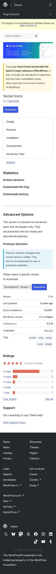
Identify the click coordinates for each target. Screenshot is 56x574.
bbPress (9, 506)
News (6, 447)
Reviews (11, 129)
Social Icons (13, 96)
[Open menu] (51, 4)
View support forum (14, 422)
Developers (9, 479)
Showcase (36, 441)
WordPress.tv (12, 485)
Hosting (7, 453)
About (6, 441)
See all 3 (48, 330)
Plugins (33, 453)
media (49, 338)
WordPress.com (13, 495)
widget (48, 344)
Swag (34, 485)
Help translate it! (28, 25)
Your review (9, 398)
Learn (6, 468)
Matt (7, 501)
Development (14, 145)
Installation (12, 137)
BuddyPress (11, 512)
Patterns (34, 458)
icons (40, 338)
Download (10, 109)
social (40, 344)
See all (49, 398)
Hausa (14, 526)
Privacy (7, 458)
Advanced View (15, 154)
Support (10, 162)
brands (32, 338)
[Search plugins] (36, 36)
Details (10, 121)
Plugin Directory (11, 14)
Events (33, 474)
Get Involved (37, 468)
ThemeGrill (13, 101)
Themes (34, 447)
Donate (35, 479)
